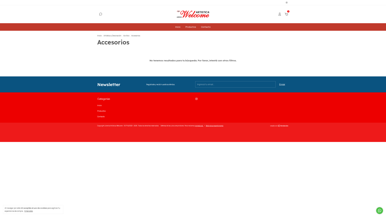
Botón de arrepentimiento (214, 126)
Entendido (28, 211)
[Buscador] (100, 14)
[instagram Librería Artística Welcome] (287, 2)
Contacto (206, 26)
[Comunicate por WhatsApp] (379, 210)
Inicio (177, 26)
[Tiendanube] (279, 126)
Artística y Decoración (112, 35)
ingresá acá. (199, 126)
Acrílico (126, 35)
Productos (190, 26)
